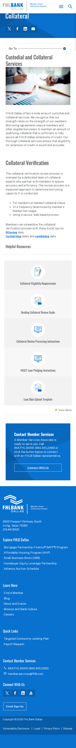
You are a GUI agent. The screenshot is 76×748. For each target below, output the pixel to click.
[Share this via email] (33, 28)
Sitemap (67, 728)
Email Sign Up (15, 706)
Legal (37, 728)
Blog (7, 598)
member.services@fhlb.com (25, 674)
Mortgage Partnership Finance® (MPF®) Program (36, 547)
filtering (11, 232)
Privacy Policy (52, 728)
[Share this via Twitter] (9, 28)
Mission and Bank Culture (20, 609)
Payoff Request (14, 644)
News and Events (15, 603)
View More (65, 410)
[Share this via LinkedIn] (25, 28)
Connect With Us (38, 467)
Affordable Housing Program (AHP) (27, 552)
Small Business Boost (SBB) (22, 558)
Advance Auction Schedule (21, 568)
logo (25, 504)
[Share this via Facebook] (17, 28)
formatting (13, 236)
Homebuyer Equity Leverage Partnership (30, 563)
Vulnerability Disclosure (16, 728)
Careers (9, 614)
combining (42, 236)
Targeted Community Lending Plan (26, 638)
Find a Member (13, 593)
